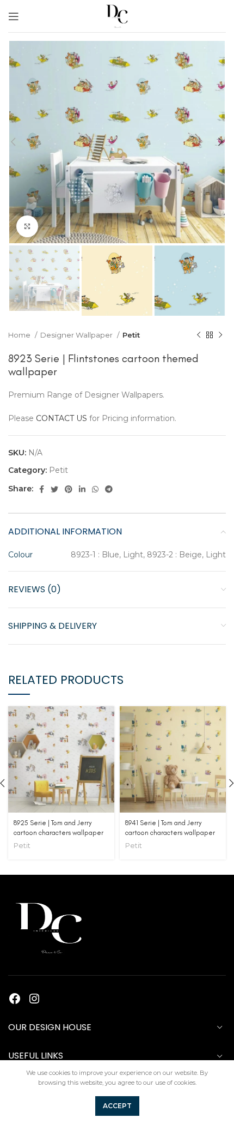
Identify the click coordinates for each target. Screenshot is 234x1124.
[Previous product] (198, 334)
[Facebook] (14, 998)
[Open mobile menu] (13, 16)
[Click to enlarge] (27, 226)
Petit (131, 334)
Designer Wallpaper (77, 334)
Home (20, 334)
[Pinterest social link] (68, 489)
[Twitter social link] (54, 489)
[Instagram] (34, 998)
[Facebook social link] (41, 489)
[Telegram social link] (109, 489)
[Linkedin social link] (82, 489)
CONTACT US (61, 418)
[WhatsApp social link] (95, 489)
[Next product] (220, 334)
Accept (117, 1106)
